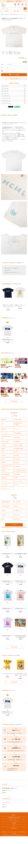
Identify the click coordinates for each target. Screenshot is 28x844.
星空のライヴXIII (4, 381)
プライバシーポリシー (14, 820)
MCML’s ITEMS (8, 268)
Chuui (16, 452)
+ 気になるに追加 (14, 78)
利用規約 (14, 822)
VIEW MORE (14, 401)
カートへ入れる (14, 74)
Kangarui (17, 462)
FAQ (14, 825)
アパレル (17, 484)
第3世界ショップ (18, 510)
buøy (3, 452)
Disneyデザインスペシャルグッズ (7, 429)
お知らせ (4, 792)
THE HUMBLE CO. (6, 474)
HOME (2, 14)
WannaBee (17, 474)
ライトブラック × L (6, 95)
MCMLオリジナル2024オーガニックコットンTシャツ (8, 307)
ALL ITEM (14, 524)
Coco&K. (4, 455)
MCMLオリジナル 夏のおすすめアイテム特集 (7, 367)
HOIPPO (4, 462)
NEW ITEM (7, 270)
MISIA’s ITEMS (18, 381)
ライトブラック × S (6, 101)
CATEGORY (14, 413)
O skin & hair (18, 501)
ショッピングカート (6, 802)
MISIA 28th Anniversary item (7, 437)
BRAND (3, 448)
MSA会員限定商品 (5, 396)
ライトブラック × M (6, 98)
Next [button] (26, 35)
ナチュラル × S (5, 90)
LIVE (3, 423)
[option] (14, 36)
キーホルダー (5, 484)
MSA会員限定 (18, 433)
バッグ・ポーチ (18, 481)
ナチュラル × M (5, 88)
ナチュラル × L (5, 85)
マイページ (4, 804)
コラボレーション (6, 488)
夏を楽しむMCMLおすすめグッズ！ (12, 272)
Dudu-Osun (17, 458)
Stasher (3, 470)
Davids (3, 458)
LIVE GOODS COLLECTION (18, 367)
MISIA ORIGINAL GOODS (18, 424)
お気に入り (4, 806)
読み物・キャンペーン (7, 790)
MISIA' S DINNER (19, 445)
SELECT (4, 445)
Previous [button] (2, 35)
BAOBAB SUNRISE (19, 448)
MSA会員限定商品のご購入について (9, 788)
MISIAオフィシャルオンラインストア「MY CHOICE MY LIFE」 (14, 833)
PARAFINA (17, 466)
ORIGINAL (15, 268)
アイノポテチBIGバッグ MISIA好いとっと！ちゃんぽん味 (20, 675)
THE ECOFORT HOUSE (20, 470)
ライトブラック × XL (6, 103)
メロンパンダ (5, 433)
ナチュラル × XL (5, 93)
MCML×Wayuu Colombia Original (7, 466)
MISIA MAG (17, 437)
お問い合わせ (14, 828)
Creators (17, 455)
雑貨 (16, 477)
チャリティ (17, 428)
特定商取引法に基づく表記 (14, 817)
